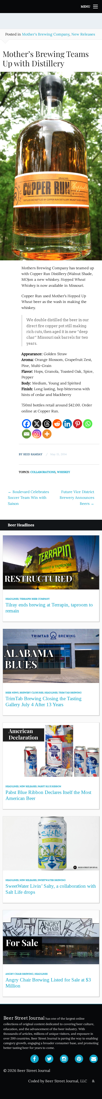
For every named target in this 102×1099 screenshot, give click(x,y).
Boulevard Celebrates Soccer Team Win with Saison (28, 497)
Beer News (12, 692)
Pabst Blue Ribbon (49, 786)
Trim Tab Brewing (70, 692)
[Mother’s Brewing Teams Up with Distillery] (51, 168)
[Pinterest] (77, 423)
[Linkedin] (67, 423)
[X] (36, 423)
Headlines (12, 598)
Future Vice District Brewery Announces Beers (77, 497)
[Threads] (47, 423)
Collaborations (42, 472)
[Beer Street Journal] (51, 6)
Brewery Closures (31, 692)
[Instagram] (36, 434)
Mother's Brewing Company (45, 34)
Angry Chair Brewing (19, 973)
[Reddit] (57, 423)
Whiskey (63, 472)
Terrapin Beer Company (35, 598)
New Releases (83, 34)
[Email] (26, 434)
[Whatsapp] (87, 423)
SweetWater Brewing (52, 880)
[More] (47, 434)
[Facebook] (26, 423)
